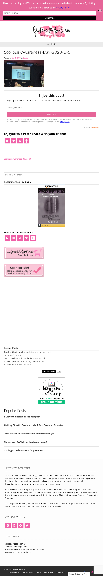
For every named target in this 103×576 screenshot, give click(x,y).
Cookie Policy (28, 572)
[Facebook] (7, 141)
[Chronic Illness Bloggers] (51, 403)
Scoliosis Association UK (15, 544)
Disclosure (48, 572)
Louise (25, 58)
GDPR (39, 572)
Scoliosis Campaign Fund (16, 546)
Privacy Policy (14, 572)
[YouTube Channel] (33, 239)
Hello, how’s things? (12, 355)
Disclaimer (60, 572)
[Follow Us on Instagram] (92, 572)
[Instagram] (13, 239)
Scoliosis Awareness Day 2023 (17, 159)
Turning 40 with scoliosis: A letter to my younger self (27, 352)
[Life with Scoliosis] (51, 31)
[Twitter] (13, 141)
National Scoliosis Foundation (18, 552)
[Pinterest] (20, 141)
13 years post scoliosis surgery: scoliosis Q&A (24, 361)
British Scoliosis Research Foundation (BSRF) (24, 549)
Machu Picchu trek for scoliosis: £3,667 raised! (24, 358)
